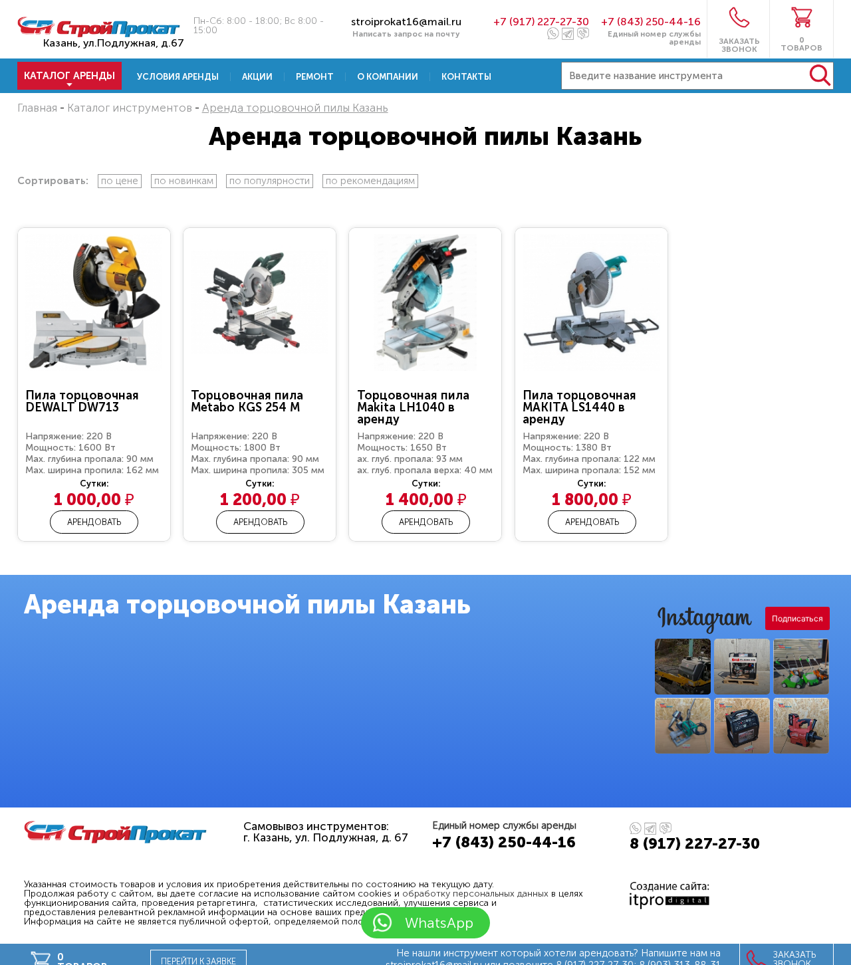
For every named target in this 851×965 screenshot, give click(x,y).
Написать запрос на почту (406, 34)
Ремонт (315, 76)
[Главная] (99, 33)
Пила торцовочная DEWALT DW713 (82, 401)
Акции (257, 76)
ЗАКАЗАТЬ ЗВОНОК (739, 45)
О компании (387, 76)
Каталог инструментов (129, 107)
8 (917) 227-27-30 (695, 843)
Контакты (466, 76)
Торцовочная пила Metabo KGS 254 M (247, 401)
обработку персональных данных (475, 893)
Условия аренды (178, 76)
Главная (37, 107)
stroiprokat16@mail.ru (406, 21)
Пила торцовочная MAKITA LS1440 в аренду (579, 407)
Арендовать (94, 522)
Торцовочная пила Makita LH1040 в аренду (413, 407)
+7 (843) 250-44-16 (651, 21)
